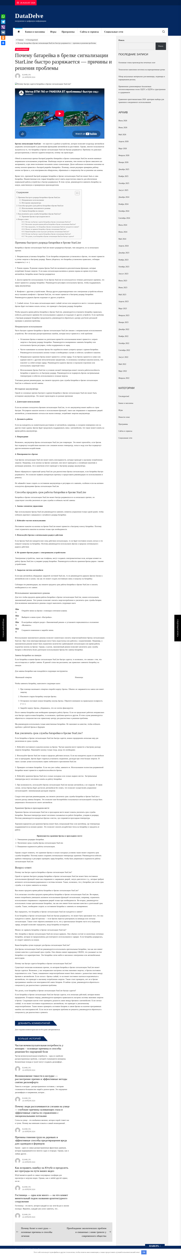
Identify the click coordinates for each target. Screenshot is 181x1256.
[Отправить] (3, 43)
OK (144, 1252)
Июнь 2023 (122, 288)
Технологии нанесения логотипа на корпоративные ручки (141, 70)
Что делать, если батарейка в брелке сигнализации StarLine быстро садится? (49, 236)
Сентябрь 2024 (124, 218)
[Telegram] (3, 21)
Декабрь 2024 (123, 197)
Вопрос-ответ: (23, 219)
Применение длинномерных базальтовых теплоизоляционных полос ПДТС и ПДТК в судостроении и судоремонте (141, 89)
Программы (68, 31)
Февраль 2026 (123, 155)
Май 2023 (122, 295)
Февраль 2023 (123, 315)
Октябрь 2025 (123, 183)
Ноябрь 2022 (123, 336)
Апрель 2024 (123, 246)
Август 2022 (123, 357)
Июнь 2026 (122, 128)
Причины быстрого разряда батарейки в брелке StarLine (39, 197)
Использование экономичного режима (36, 208)
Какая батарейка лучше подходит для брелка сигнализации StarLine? (47, 231)
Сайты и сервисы (89, 31)
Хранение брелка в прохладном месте (36, 216)
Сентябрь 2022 (124, 350)
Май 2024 (122, 239)
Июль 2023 (122, 281)
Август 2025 (123, 190)
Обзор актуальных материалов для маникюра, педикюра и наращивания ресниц (141, 78)
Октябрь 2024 (123, 211)
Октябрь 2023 (123, 267)
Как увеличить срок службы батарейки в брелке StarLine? (39, 214)
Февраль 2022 (123, 378)
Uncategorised (123, 396)
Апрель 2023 (123, 301)
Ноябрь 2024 (123, 204)
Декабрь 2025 (123, 169)
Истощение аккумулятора (31, 203)
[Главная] (18, 32)
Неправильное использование (33, 200)
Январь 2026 (123, 162)
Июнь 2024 (122, 232)
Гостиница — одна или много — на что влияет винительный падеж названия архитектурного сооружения (41, 1198)
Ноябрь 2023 (123, 260)
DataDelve (29, 15)
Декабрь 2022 (123, 329)
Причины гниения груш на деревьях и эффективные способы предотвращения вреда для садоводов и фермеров (41, 1140)
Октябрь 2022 (123, 343)
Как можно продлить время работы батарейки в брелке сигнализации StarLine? (50, 224)
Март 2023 (122, 309)
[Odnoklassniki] (3, 37)
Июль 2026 (122, 121)
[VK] (3, 32)
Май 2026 (122, 135)
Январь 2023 (123, 322)
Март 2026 (122, 149)
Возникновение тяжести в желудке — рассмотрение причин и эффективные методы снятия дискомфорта (41, 1079)
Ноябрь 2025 (123, 176)
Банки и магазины (35, 31)
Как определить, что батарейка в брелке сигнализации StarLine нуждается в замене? (52, 227)
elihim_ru (26, 75)
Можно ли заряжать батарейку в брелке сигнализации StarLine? (45, 229)
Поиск (121, 40)
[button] (76, 193)
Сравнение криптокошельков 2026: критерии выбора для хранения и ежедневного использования (141, 100)
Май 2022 (122, 364)
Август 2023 (123, 274)
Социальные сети (113, 31)
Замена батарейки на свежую (33, 211)
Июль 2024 (122, 225)
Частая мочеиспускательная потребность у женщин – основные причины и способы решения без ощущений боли (39, 1048)
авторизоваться (54, 1030)
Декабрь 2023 (123, 253)
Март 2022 (122, 371)
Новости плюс (124, 417)
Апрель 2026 (123, 141)
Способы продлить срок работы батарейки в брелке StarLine (40, 206)
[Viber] (3, 27)
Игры (53, 31)
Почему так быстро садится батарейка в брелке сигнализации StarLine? (48, 222)
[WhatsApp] (3, 16)
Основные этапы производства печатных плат (136, 63)
